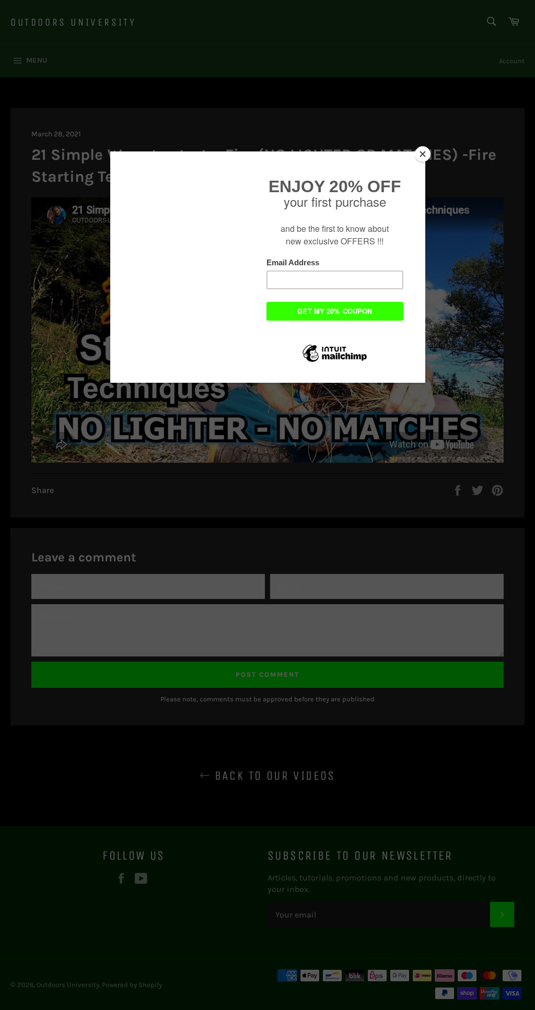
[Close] (423, 154)
